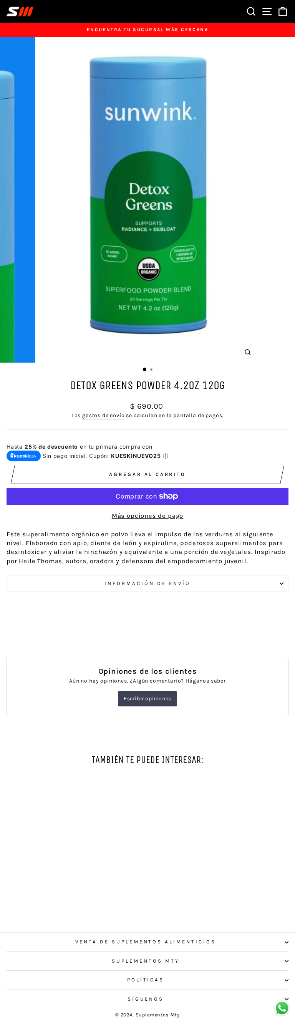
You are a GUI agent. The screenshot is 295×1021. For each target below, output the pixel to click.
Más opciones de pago (148, 515)
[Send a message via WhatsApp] (282, 1008)
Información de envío (147, 583)
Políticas (145, 980)
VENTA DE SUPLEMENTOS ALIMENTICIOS (145, 942)
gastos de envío (103, 415)
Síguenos (146, 999)
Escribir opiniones (147, 698)
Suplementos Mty (145, 961)
